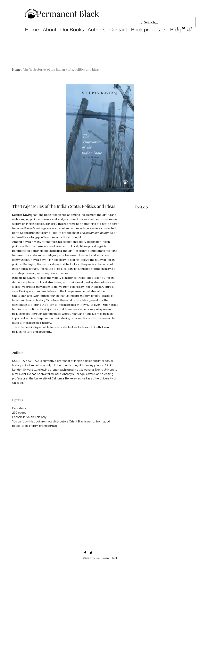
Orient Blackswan (80, 421)
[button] (189, 28)
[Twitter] (184, 28)
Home (16, 69)
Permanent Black (68, 13)
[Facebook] (178, 28)
